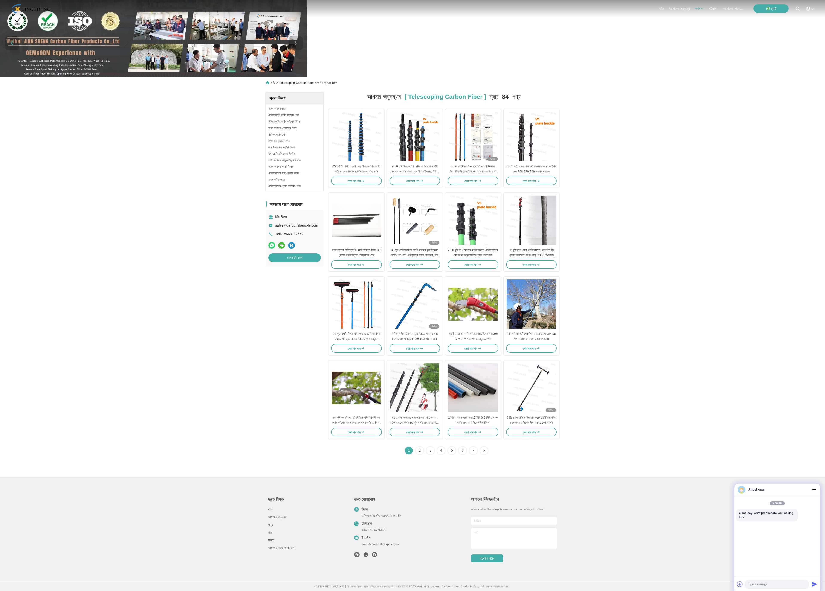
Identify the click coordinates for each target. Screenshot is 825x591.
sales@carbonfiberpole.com (296, 225)
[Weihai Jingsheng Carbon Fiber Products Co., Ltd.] (31, 8)
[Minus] (814, 489)
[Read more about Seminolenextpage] (473, 450)
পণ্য (697, 8)
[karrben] (374, 555)
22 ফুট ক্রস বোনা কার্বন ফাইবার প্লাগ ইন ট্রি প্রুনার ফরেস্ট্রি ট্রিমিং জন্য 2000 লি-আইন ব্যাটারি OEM (531, 255)
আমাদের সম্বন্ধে (679, 8)
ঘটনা (712, 8)
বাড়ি (661, 8)
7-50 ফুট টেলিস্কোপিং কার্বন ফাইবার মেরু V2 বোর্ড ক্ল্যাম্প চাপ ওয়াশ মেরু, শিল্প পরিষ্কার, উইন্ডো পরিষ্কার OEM (414, 171)
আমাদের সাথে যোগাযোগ (733, 8)
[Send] (814, 584)
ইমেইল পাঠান (487, 558)
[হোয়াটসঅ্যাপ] (272, 245)
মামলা (271, 540)
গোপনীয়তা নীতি (322, 586)
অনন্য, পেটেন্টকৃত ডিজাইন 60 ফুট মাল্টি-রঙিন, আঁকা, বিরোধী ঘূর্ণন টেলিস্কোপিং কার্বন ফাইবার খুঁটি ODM (473, 171)
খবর (270, 532)
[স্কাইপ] (291, 245)
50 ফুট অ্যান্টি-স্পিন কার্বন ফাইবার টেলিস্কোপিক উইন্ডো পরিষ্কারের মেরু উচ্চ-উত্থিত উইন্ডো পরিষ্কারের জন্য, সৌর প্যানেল (356, 339)
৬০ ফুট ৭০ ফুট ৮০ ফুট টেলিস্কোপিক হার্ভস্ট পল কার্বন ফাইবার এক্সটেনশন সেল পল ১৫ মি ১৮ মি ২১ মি (356, 423)
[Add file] (740, 584)
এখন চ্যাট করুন (294, 257)
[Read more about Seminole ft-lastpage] (484, 450)
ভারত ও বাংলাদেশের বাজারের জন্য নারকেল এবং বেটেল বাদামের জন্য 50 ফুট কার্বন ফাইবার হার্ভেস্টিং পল (415, 423)
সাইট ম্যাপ (338, 586)
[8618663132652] (366, 555)
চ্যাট (773, 8)
